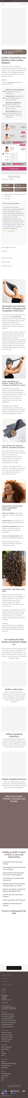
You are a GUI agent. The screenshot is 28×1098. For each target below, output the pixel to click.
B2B (2, 1080)
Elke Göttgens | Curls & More (7, 1014)
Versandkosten (11, 82)
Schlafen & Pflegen (6, 975)
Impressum (3, 1061)
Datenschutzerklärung (5, 1065)
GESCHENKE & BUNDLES (6, 984)
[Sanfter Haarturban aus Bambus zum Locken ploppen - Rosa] (16, 951)
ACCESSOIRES (4, 981)
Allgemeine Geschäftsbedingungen (8, 1063)
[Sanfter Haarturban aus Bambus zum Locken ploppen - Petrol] (10, 951)
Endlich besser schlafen (6, 1032)
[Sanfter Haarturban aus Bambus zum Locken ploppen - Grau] (5, 951)
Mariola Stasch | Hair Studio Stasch (8, 1022)
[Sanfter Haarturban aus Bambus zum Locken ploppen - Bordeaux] (6, 951)
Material (4, 251)
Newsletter (3, 1053)
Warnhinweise (6, 266)
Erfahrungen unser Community (7, 1026)
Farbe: (7, 153)
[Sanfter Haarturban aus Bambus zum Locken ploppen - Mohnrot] (13, 951)
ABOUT (3, 1055)
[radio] (14, 127)
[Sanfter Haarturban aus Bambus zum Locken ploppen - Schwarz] (2, 951)
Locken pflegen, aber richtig (7, 1036)
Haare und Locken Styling (6, 1034)
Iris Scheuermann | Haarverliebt (8, 1016)
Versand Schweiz (5, 1075)
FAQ (2, 1051)
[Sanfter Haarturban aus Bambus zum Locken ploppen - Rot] (3, 951)
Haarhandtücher (5, 978)
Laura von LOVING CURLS (7, 1018)
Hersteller (5, 262)
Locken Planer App (5, 1041)
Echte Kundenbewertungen (7, 1024)
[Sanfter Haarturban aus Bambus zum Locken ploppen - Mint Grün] (8, 951)
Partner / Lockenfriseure (6, 1047)
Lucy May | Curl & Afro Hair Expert (8, 1020)
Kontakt (3, 1077)
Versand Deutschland (5, 1073)
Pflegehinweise (7, 258)
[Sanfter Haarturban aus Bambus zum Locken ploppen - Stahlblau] (11, 951)
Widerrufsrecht (4, 1067)
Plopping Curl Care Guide (6, 1039)
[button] (14, 172)
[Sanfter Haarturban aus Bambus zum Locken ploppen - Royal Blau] (14, 951)
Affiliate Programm (5, 1049)
